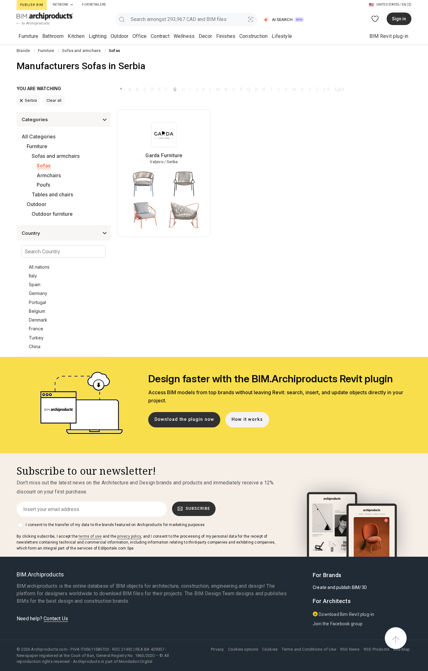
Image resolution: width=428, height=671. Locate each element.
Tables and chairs (52, 194)
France (36, 328)
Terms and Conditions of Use (309, 649)
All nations (39, 267)
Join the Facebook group (338, 623)
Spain (34, 284)
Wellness (184, 36)
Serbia (31, 100)
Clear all (53, 100)
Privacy (217, 649)
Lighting (98, 36)
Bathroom (53, 36)
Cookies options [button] (243, 649)
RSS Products (376, 649)
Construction (253, 36)
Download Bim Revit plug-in (346, 614)
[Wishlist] (375, 19)
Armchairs (49, 175)
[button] (284, 19)
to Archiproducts (35, 23)
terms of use (90, 536)
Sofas (44, 166)
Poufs (43, 185)
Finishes (226, 36)
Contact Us (56, 619)
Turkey (36, 337)
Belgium (37, 311)
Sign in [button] (399, 18)
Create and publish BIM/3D (340, 587)
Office (140, 36)
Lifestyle (282, 36)
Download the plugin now (184, 419)
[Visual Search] (250, 19)
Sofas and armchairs (56, 156)
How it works (247, 419)
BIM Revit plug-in (388, 36)
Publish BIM (31, 5)
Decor (205, 36)
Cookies (270, 649)
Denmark (38, 320)
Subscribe (197, 508)
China (34, 346)
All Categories (38, 136)
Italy (33, 275)
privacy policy (129, 536)
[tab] (71, 4)
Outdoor (119, 36)
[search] (121, 19)
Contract (160, 36)
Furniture (28, 36)
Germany (38, 293)
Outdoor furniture (52, 214)
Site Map (401, 649)
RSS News (350, 649)
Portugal (37, 302)
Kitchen (76, 36)
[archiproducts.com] (45, 16)
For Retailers (94, 4)
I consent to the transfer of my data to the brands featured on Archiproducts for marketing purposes (115, 525)
